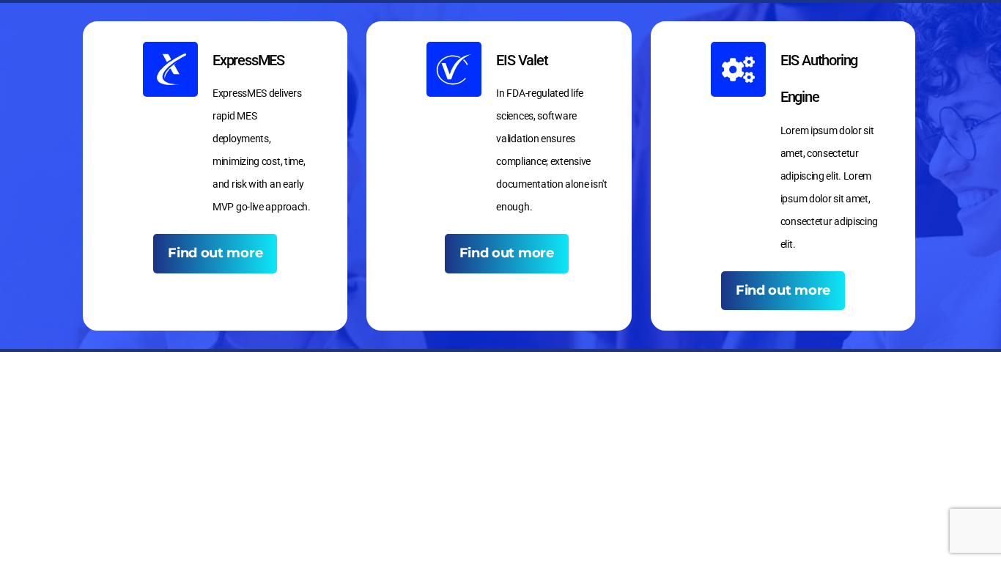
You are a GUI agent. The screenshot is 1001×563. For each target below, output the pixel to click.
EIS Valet (521, 60)
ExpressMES (248, 60)
